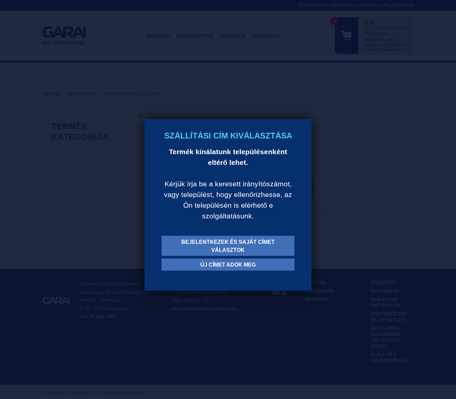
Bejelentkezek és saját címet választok (228, 246)
